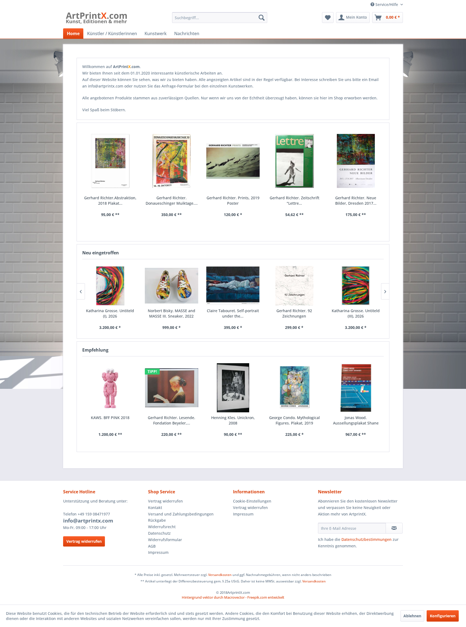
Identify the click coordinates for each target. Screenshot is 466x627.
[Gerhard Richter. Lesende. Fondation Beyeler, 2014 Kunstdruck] (171, 387)
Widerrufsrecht (162, 526)
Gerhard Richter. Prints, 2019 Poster (233, 200)
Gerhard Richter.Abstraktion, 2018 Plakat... (110, 200)
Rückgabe (157, 520)
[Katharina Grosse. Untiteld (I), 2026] (110, 285)
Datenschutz (159, 533)
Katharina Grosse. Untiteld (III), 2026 (356, 313)
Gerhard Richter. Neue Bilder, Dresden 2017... (355, 200)
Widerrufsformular (165, 539)
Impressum (158, 552)
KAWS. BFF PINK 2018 (110, 417)
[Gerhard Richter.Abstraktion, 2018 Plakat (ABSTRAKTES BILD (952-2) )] (110, 161)
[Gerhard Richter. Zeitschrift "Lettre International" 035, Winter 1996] (294, 161)
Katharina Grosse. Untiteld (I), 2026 (110, 313)
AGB (152, 546)
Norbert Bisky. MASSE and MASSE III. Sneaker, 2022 (171, 313)
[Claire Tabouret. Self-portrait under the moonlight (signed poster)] (233, 285)
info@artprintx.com (88, 520)
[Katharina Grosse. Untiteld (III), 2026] (355, 285)
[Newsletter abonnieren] (394, 528)
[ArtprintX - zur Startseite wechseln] (96, 19)
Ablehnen (412, 615)
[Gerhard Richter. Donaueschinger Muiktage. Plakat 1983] (171, 161)
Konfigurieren (442, 615)
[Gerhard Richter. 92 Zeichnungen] (294, 285)
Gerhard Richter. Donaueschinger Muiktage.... (172, 200)
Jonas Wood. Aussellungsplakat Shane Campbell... (356, 420)
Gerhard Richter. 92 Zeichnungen (294, 313)
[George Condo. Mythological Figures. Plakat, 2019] (294, 387)
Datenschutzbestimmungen (366, 539)
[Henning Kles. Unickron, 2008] (233, 387)
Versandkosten (220, 574)
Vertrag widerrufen (84, 541)
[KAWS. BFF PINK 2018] (110, 387)
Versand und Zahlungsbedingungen (181, 514)
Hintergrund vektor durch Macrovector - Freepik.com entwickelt (233, 597)
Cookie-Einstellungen (252, 501)
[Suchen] (261, 17)
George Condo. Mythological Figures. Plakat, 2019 (294, 420)
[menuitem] (219, 17)
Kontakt (155, 507)
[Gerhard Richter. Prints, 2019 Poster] (233, 161)
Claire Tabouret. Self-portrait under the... (233, 313)
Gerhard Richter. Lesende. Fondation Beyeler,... (171, 420)
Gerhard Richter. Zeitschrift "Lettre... (294, 200)
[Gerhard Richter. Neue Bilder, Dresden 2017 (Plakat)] (355, 161)
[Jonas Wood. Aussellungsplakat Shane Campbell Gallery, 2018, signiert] (355, 387)
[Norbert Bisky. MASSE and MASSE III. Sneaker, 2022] (171, 285)
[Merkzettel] (328, 17)
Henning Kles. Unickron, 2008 (233, 420)
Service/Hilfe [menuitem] (386, 4)
